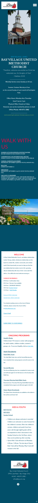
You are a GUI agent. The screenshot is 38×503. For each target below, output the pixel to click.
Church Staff (7, 313)
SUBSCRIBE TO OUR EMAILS (13, 323)
